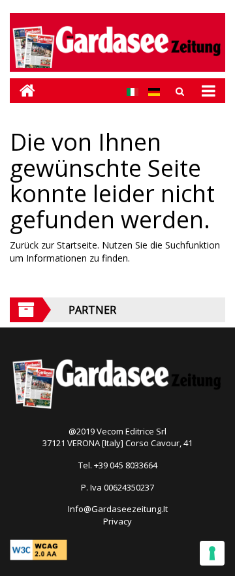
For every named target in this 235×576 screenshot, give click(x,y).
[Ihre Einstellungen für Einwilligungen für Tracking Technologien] (212, 553)
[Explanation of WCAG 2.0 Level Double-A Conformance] (38, 548)
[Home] (22, 90)
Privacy (117, 521)
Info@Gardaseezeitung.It (118, 509)
